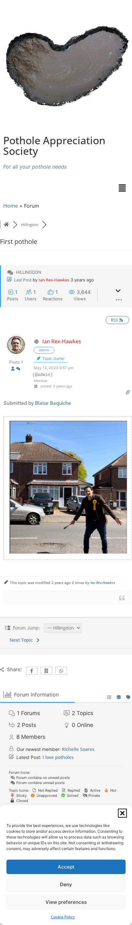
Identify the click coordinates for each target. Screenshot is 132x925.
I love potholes (58, 757)
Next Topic (22, 640)
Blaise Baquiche (53, 403)
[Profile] (13, 369)
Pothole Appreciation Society (54, 145)
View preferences (66, 902)
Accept (66, 867)
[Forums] (6, 224)
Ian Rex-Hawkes (54, 280)
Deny (66, 884)
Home (10, 205)
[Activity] (18, 369)
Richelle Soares (78, 749)
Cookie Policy (63, 917)
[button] (122, 813)
